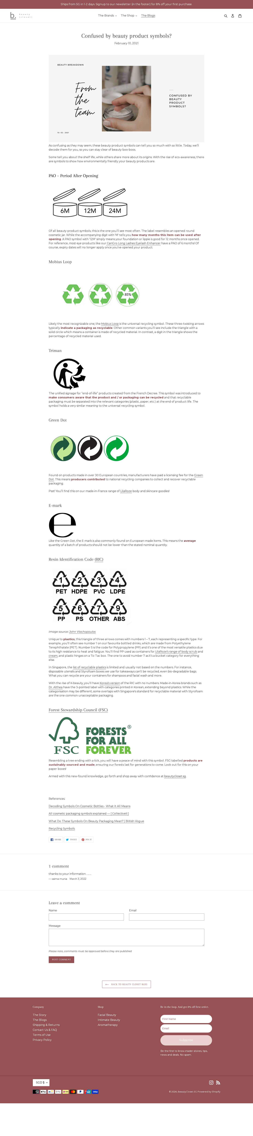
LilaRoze (126, 491)
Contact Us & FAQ (45, 1030)
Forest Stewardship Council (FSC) (78, 709)
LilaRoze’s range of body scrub (176, 651)
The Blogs (40, 1020)
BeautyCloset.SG (187, 1091)
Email (133, 910)
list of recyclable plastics (89, 667)
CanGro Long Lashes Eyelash (126, 243)
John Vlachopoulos (82, 631)
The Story (39, 1015)
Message (55, 925)
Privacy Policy (42, 1040)
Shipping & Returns (46, 1025)
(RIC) (99, 559)
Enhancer (153, 243)
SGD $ (40, 1082)
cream (53, 655)
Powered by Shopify (209, 1091)
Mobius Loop (110, 323)
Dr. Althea (55, 687)
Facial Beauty (107, 1015)
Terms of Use (42, 1035)
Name (53, 910)
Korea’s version (110, 683)
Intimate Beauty (109, 1020)
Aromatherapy (108, 1025)
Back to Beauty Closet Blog (128, 984)
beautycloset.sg (175, 776)
